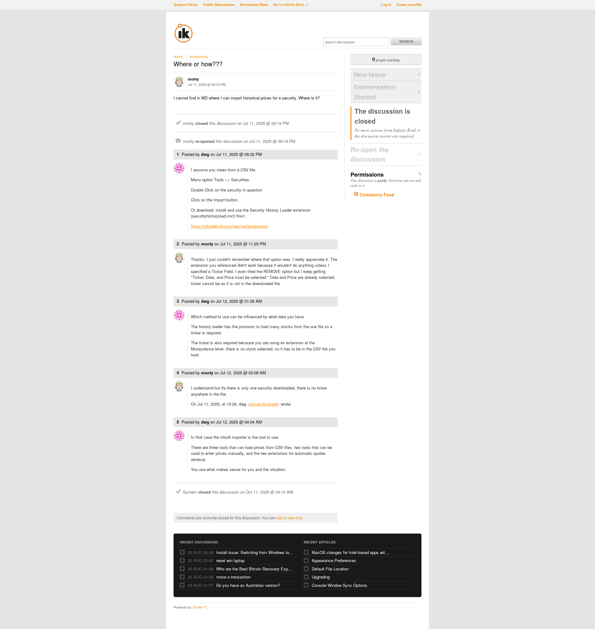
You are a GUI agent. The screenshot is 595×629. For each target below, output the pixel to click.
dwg (205, 154)
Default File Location (330, 569)
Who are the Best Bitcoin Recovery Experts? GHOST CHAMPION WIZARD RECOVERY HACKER (255, 569)
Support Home (186, 4)
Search (406, 41)
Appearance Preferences (334, 560)
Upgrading (321, 577)
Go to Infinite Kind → (290, 4)
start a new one (289, 517)
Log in (386, 4)
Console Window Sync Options (339, 585)
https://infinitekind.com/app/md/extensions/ (229, 226)
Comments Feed (377, 194)
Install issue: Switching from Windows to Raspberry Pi (255, 552)
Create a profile (409, 4)
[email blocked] (263, 404)
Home (178, 56)
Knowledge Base (254, 4)
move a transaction (233, 577)
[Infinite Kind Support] (184, 41)
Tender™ (199, 607)
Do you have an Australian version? (248, 585)
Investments (198, 56)
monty (193, 79)
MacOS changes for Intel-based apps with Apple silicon (350, 552)
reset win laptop (230, 560)
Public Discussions (219, 4)
